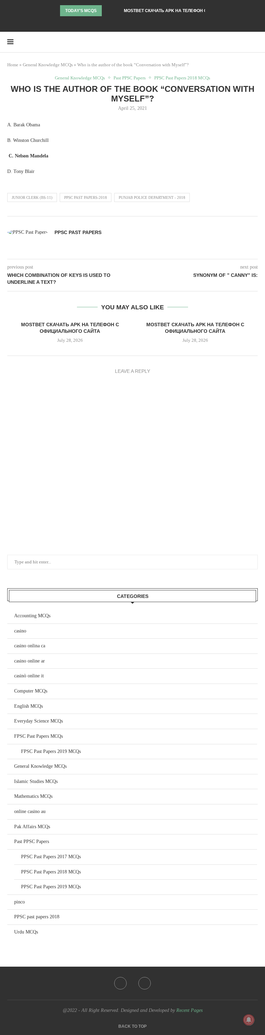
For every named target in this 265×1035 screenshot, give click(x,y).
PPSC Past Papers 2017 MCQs (51, 856)
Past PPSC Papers (130, 77)
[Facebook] (128, 22)
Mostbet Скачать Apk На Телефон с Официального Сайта (192, 10)
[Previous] (108, 10)
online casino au (30, 811)
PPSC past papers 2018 (36, 916)
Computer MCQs (30, 691)
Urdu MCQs (26, 932)
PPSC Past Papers (78, 232)
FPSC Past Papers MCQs (38, 736)
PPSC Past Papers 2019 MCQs (51, 886)
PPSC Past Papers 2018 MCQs (182, 77)
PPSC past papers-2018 (85, 197)
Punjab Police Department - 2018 (152, 197)
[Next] (117, 10)
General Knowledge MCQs (48, 64)
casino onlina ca (29, 645)
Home (12, 64)
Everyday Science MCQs (38, 721)
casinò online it (29, 675)
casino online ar (29, 661)
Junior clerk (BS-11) (32, 197)
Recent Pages (189, 1010)
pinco (19, 902)
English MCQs (28, 706)
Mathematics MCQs (33, 796)
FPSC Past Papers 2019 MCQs (51, 751)
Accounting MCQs (32, 615)
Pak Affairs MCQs (32, 826)
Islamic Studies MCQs (36, 781)
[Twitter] (137, 22)
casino (20, 630)
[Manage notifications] (248, 1019)
